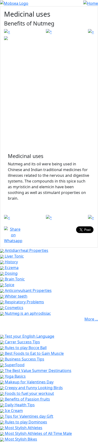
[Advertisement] (49, 101)
